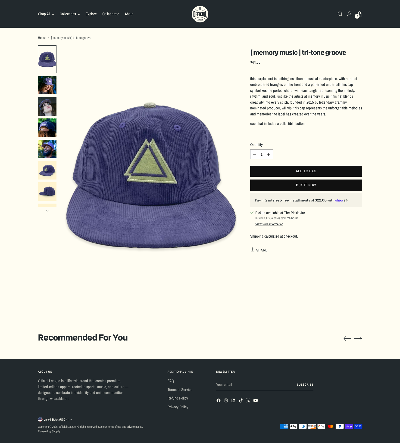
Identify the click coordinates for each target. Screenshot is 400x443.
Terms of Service (180, 389)
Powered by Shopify (49, 431)
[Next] (47, 210)
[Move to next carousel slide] (358, 338)
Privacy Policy (178, 406)
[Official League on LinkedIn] (234, 401)
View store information (269, 224)
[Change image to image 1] (47, 59)
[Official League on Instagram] (226, 401)
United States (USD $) (56, 419)
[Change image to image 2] (47, 85)
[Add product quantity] (268, 154)
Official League (67, 426)
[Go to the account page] (349, 14)
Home (42, 37)
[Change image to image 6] (47, 170)
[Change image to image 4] (47, 127)
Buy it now (306, 184)
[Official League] (200, 14)
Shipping (256, 236)
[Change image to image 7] (47, 191)
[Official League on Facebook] (219, 401)
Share (262, 250)
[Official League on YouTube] (256, 401)
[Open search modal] (340, 14)
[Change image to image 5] (47, 149)
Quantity (256, 144)
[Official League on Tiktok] (241, 401)
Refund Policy (178, 398)
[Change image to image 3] (47, 106)
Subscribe (305, 384)
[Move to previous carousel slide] (347, 339)
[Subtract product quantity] (254, 154)
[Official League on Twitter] (248, 401)
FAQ (171, 380)
